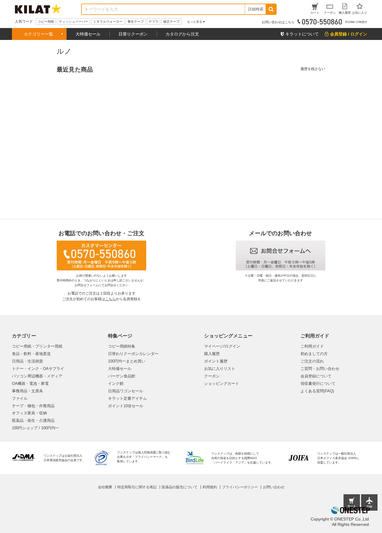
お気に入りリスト (219, 368)
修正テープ (171, 21)
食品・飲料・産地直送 (31, 353)
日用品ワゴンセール (125, 391)
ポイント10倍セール (125, 406)
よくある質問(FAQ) (317, 391)
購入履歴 (212, 353)
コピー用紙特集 (121, 346)
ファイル (19, 398)
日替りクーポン (133, 34)
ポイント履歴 (215, 361)
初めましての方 (314, 353)
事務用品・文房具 (27, 391)
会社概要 (105, 487)
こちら (110, 299)
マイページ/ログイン (222, 346)
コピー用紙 (46, 21)
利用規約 (210, 487)
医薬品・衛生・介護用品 (33, 420)
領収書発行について (318, 383)
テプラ (153, 21)
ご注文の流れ (312, 361)
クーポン (212, 376)
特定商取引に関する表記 (137, 487)
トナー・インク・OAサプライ (38, 368)
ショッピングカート (221, 383)
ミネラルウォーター (108, 21)
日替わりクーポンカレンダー (133, 353)
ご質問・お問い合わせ (320, 368)
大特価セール (88, 34)
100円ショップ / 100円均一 (35, 428)
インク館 (116, 383)
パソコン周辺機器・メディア (37, 376)
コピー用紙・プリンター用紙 (37, 346)
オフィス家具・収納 (29, 413)
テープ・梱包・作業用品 (33, 406)
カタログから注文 (182, 34)
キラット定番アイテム (127, 398)
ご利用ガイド (312, 346)
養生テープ (135, 21)
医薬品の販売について (180, 487)
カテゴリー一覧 (38, 34)
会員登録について (316, 376)
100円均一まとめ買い (126, 361)
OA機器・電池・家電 (30, 383)
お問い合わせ (273, 487)
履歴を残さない (313, 69)
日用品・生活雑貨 (27, 361)
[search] (271, 9)
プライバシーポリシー (240, 487)
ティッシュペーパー (73, 21)
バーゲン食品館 (121, 376)
